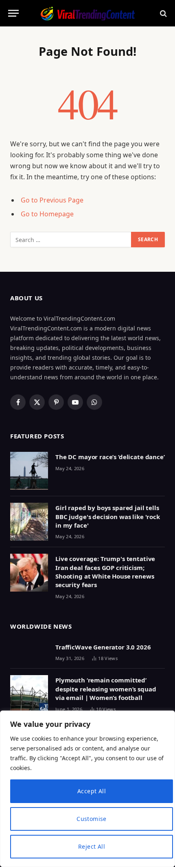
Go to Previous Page (52, 200)
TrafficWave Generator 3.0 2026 (103, 647)
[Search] (162, 13)
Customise (92, 819)
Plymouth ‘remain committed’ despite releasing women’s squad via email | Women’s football (105, 689)
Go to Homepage (47, 213)
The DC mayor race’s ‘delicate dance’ (110, 457)
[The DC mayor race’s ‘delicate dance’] (29, 471)
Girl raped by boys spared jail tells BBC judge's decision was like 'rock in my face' (107, 516)
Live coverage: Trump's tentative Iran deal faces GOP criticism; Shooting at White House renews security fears (105, 572)
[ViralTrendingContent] (87, 13)
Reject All (91, 846)
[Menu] (13, 13)
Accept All (91, 791)
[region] (87, 789)
